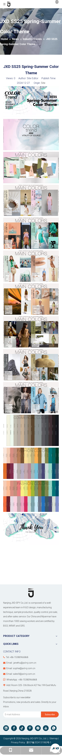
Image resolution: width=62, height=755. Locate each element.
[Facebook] (14, 728)
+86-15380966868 (27, 679)
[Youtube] (46, 728)
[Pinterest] (30, 728)
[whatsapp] (54, 728)
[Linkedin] (6, 728)
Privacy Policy (18, 742)
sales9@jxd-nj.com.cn (24, 674)
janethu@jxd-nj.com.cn (24, 662)
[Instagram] (38, 728)
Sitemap (53, 738)
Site (43, 82)
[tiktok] (22, 728)
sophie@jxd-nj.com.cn (24, 668)
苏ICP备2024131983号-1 (38, 742)
